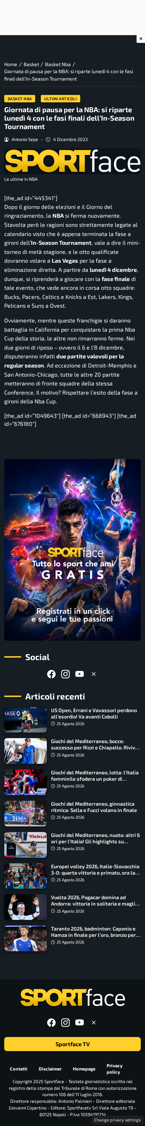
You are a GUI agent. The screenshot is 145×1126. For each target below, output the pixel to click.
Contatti (18, 1068)
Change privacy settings (117, 1119)
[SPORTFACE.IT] (72, 998)
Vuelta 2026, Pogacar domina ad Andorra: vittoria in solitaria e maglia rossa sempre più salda (94, 903)
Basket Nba (20, 98)
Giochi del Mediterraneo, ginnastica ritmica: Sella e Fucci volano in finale (94, 807)
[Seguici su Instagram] (65, 674)
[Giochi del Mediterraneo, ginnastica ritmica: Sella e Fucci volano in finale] (25, 813)
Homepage (84, 1068)
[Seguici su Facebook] (51, 674)
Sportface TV (73, 1044)
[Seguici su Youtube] (79, 674)
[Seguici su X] (93, 674)
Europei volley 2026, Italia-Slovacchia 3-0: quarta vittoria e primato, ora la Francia (95, 872)
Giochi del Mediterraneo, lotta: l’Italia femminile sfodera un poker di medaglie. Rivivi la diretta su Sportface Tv (95, 781)
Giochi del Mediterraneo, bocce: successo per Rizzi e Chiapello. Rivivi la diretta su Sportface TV (94, 747)
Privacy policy (114, 1069)
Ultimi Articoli (60, 98)
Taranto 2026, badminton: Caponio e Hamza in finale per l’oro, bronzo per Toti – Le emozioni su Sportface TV (93, 935)
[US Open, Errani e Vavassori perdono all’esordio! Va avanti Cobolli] (25, 720)
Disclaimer (50, 1068)
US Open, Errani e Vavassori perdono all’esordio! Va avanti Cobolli (94, 713)
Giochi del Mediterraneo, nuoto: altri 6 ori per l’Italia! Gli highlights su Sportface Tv (95, 841)
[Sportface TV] (72, 550)
